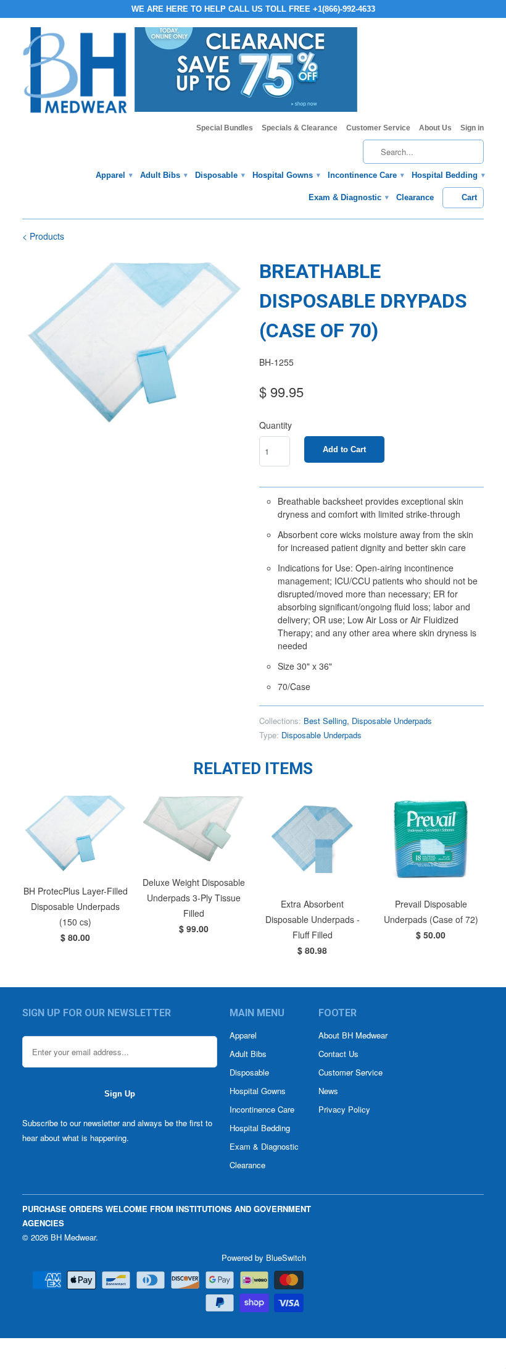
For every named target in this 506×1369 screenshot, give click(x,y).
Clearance (415, 197)
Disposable (219, 175)
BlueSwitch (286, 1257)
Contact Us (338, 1053)
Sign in (472, 128)
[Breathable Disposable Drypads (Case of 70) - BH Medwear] (134, 341)
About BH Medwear (353, 1035)
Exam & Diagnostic (348, 197)
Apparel (113, 175)
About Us (435, 128)
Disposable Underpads (392, 721)
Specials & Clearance (300, 128)
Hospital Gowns (285, 175)
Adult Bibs (163, 175)
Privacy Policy (344, 1109)
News (328, 1091)
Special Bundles (224, 128)
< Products (43, 236)
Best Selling (325, 721)
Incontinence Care (365, 175)
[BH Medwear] (75, 74)
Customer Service (378, 128)
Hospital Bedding (448, 175)
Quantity (275, 425)
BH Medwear (73, 1237)
